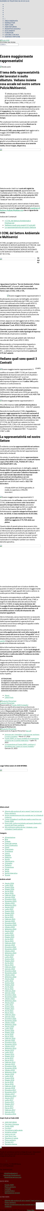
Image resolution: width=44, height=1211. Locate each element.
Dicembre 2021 (10, 995)
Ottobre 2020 (10, 1022)
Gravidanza (9, 851)
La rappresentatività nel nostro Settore (20, 227)
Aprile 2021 (9, 1011)
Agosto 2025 (9, 907)
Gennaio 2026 (10, 897)
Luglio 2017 (9, 1100)
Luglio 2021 (9, 1005)
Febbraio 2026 (10, 895)
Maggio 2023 (9, 961)
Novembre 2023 (11, 949)
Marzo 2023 (9, 965)
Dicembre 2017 (10, 1090)
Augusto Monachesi (7, 703)
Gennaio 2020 (10, 1040)
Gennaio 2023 (10, 969)
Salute (7, 869)
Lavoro (7, 853)
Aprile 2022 (9, 987)
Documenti (10, 31)
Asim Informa (11, 27)
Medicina (8, 857)
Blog (6, 839)
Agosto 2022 (9, 979)
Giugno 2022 (9, 983)
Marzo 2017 (9, 1108)
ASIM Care (9, 25)
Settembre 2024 (10, 929)
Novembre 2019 (11, 1044)
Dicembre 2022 (10, 971)
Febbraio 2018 (10, 1086)
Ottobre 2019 (10, 1046)
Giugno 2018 (9, 1078)
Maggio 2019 (9, 1056)
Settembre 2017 (10, 1096)
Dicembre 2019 (10, 1042)
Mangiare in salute (11, 1138)
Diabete (7, 841)
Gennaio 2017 (10, 1112)
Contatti (8, 1189)
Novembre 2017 (11, 1092)
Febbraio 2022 (10, 991)
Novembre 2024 (11, 925)
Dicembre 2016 (10, 1114)
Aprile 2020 (9, 1034)
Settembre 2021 (10, 1001)
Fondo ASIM (9, 1126)
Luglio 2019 (9, 1052)
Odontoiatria (9, 861)
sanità (2, 641)
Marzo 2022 (9, 989)
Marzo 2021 (9, 1012)
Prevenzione (9, 867)
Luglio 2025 (9, 909)
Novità (7, 859)
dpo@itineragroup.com (12, 1177)
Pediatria (8, 865)
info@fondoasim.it (11, 1173)
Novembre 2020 (11, 1020)
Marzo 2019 (9, 1060)
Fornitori (9, 33)
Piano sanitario (10, 1140)
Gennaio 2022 (10, 993)
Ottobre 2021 (10, 999)
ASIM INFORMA (11, 1122)
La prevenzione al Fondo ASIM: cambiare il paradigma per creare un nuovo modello (20, 745)
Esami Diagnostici (11, 845)
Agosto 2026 (9, 883)
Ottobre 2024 (10, 927)
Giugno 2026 (9, 887)
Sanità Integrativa (11, 873)
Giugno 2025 (9, 911)
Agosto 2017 (9, 1098)
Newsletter (10, 23)
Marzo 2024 (9, 941)
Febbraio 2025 (10, 919)
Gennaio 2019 (10, 1064)
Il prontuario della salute (14, 1130)
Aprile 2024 (9, 939)
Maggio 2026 (9, 889)
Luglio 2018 (9, 1076)
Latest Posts (9, 697)
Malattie (8, 855)
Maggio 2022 (9, 985)
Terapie (7, 875)
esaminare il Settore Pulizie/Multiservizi (20, 209)
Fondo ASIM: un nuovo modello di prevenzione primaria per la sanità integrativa (22, 739)
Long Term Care (10, 1136)
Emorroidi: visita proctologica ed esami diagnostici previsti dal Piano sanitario (23, 824)
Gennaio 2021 (10, 1016)
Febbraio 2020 (10, 1038)
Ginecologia (9, 849)
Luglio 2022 (9, 981)
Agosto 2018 (9, 1074)
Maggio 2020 (9, 1032)
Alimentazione (10, 837)
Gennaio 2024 (10, 945)
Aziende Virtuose (12, 37)
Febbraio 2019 (10, 1062)
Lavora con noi (12, 35)
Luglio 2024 (9, 933)
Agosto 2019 (9, 1050)
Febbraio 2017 (10, 1110)
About (7, 695)
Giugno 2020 (9, 1030)
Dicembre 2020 (10, 1018)
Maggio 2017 (9, 1104)
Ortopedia (8, 863)
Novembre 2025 (11, 901)
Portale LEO (9, 1142)
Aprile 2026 (9, 891)
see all (28, 731)
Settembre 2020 (10, 1024)
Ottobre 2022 (10, 975)
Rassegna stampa (11, 1144)
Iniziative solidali (13, 29)
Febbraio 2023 (10, 967)
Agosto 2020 (9, 1026)
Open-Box (30, 1210)
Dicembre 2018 (10, 1066)
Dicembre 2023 (10, 947)
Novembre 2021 (11, 997)
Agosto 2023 (9, 955)
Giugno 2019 (9, 1054)
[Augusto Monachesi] (8, 701)
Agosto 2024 (9, 931)
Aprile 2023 (9, 963)
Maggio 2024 (9, 937)
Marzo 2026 (9, 893)
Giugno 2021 (9, 1007)
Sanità (7, 871)
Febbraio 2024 (10, 943)
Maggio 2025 (9, 913)
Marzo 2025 (9, 917)
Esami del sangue (11, 843)
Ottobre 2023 (10, 951)
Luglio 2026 (9, 885)
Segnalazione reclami (12, 1193)
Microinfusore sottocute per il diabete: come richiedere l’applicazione (21, 828)
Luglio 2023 (9, 957)
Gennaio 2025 (10, 921)
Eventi (7, 847)
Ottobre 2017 (10, 1094)
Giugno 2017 (9, 1102)
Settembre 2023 (10, 953)
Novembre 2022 (11, 973)
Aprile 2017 (9, 1106)
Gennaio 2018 (10, 1088)
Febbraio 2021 (10, 1014)
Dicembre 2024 (10, 923)
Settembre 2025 (10, 905)
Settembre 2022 (10, 977)
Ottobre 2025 (10, 903)
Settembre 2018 (10, 1072)
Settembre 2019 (10, 1048)
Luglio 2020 (9, 1028)
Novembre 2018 (11, 1068)
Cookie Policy (10, 1191)
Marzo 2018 (9, 1084)
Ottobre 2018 (10, 1070)
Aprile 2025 (9, 915)
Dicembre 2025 (10, 899)
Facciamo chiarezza (12, 1124)
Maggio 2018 (9, 1080)
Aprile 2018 (9, 1082)
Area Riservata (11, 21)
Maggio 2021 (9, 1009)
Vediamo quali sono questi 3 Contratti (20, 225)
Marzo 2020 (9, 1036)
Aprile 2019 (9, 1058)
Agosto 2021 (9, 1003)
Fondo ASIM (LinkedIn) (20, 705)
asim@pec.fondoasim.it (12, 1175)
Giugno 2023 (9, 959)
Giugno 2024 (9, 935)
